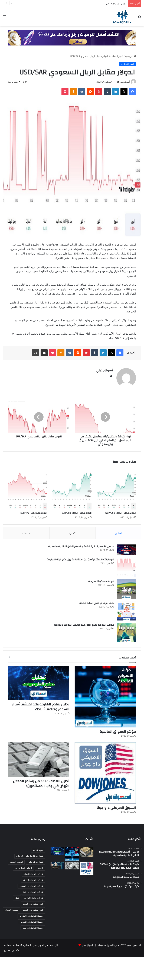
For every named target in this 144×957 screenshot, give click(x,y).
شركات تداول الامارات (33, 898)
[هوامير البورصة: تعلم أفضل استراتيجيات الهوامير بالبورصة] (126, 632)
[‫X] (123, 91)
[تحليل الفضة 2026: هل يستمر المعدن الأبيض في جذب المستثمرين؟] (38, 759)
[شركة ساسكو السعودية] (126, 589)
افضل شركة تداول (35, 862)
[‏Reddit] (90, 91)
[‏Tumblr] (107, 91)
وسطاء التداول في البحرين (31, 921)
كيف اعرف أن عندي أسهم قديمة (96, 603)
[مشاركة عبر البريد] (44, 352)
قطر (17, 898)
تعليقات (26, 533)
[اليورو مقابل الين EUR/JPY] (27, 490)
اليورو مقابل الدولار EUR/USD (76, 513)
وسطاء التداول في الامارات (31, 915)
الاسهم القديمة (16, 862)
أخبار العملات (116, 56)
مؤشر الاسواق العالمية (115, 3)
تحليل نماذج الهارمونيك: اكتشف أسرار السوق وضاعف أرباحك (40, 706)
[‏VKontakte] (81, 91)
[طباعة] (35, 352)
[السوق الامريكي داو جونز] (105, 773)
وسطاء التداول (11, 910)
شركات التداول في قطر (32, 892)
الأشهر (118, 533)
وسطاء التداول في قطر (32, 927)
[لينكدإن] (115, 91)
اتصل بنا (7, 945)
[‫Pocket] (64, 91)
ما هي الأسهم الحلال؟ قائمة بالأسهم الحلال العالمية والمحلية (81, 546)
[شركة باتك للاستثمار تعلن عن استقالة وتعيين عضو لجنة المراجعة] (126, 567)
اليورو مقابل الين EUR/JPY (33, 513)
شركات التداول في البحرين (31, 886)
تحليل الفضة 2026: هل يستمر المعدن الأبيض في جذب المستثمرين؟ (41, 783)
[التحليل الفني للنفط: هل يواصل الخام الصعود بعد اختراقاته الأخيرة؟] (57, 866)
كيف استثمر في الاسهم (33, 910)
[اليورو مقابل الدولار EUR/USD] (72, 490)
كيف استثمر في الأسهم (33, 904)
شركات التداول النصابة (33, 874)
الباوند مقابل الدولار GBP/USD (120, 513)
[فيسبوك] (132, 91)
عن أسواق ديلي (40, 945)
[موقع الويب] (111, 376)
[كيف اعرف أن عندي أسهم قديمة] (126, 610)
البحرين (40, 868)
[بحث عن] (139, 18)
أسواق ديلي (125, 81)
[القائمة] (4, 18)
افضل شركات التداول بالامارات (29, 856)
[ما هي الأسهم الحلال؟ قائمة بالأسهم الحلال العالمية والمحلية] (126, 549)
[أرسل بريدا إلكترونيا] (118, 81)
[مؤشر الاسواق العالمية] (105, 696)
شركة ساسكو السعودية (101, 581)
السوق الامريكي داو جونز (116, 807)
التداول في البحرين (23, 868)
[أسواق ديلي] (122, 17)
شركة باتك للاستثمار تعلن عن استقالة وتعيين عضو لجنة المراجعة (80, 559)
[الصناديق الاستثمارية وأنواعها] (86, 852)
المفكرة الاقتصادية (22, 945)
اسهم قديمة (38, 850)
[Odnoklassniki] (73, 91)
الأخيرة (72, 533)
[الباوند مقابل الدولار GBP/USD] (116, 490)
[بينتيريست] (98, 91)
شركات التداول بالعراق (33, 880)
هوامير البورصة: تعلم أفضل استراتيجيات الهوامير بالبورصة (84, 625)
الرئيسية (129, 56)
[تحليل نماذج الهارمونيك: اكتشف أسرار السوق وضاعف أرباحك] (38, 683)
